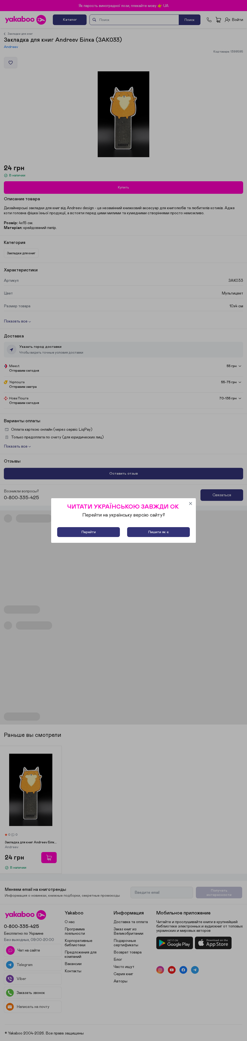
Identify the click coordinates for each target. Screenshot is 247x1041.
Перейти (89, 532)
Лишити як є (158, 532)
